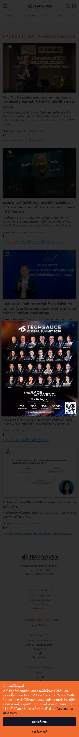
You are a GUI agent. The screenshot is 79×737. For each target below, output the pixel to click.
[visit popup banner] (39, 368)
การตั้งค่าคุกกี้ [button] (39, 731)
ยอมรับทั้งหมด (39, 721)
